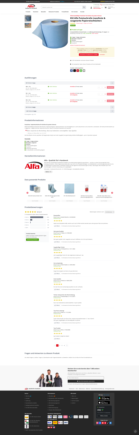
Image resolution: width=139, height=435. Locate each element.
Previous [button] (27, 192)
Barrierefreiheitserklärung (97, 388)
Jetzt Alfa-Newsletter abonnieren (87, 381)
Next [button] (112, 192)
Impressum (71, 388)
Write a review (104, 415)
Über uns (74, 396)
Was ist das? (106, 395)
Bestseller (43, 11)
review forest (107, 412)
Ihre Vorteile (74, 11)
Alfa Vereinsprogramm (54, 400)
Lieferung (28, 400)
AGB (77, 388)
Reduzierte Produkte (54, 11)
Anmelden (102, 54)
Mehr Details (95, 33)
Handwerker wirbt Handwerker (56, 398)
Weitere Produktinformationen (77, 45)
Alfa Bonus (51, 396)
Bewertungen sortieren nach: (97, 211)
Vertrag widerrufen (109, 388)
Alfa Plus (28, 396)
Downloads (51, 405)
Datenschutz (82, 388)
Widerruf (88, 388)
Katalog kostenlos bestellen (32, 405)
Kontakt (82, 11)
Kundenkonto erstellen (31, 403)
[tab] (69, 83)
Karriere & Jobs (75, 400)
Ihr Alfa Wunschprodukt (31, 407)
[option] (35, 192)
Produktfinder (65, 11)
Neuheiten (35, 11)
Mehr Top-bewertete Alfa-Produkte (34, 430)
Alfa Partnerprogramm (54, 403)
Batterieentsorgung (53, 407)
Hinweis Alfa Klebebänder (55, 410)
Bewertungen (75, 398)
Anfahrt (73, 403)
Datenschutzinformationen (91, 384)
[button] (71, 70)
